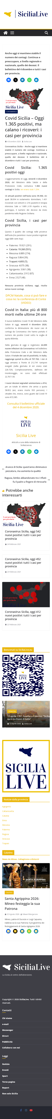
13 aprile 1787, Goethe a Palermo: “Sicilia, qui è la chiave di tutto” (25, 718)
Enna (4, 820)
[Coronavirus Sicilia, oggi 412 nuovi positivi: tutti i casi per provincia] (26, 583)
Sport (5, 1076)
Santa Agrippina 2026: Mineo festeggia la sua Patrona (22, 903)
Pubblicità (7, 1041)
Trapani (5, 843)
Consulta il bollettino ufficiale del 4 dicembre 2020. (26, 405)
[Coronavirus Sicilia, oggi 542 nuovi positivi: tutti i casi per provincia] (26, 503)
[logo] (26, 962)
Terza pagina (8, 1081)
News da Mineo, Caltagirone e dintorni (20, 859)
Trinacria (9, 711)
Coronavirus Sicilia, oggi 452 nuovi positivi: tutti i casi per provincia (23, 562)
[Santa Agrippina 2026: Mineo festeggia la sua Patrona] (26, 875)
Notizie (6, 1064)
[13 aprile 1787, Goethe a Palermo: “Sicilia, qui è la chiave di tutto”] (26, 702)
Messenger (7, 1030)
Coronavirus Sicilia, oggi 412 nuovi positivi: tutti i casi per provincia (23, 615)
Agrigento (6, 806)
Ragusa (5, 834)
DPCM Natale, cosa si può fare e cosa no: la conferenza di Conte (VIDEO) (26, 299)
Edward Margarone (30, 914)
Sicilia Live (28, 141)
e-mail (5, 1024)
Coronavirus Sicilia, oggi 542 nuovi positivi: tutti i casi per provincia (23, 535)
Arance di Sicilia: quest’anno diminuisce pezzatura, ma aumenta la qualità (26, 469)
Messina (6, 825)
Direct (5, 1036)
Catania (5, 815)
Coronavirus (11, 112)
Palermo (6, 829)
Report (5, 1087)
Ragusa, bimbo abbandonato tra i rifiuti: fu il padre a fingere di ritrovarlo (25, 479)
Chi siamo (7, 1018)
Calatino (9, 893)
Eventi (5, 1070)
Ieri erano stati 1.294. (30, 189)
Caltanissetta (8, 811)
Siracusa (6, 838)
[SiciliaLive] (5, 32)
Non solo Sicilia (10, 1093)
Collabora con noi (11, 1047)
